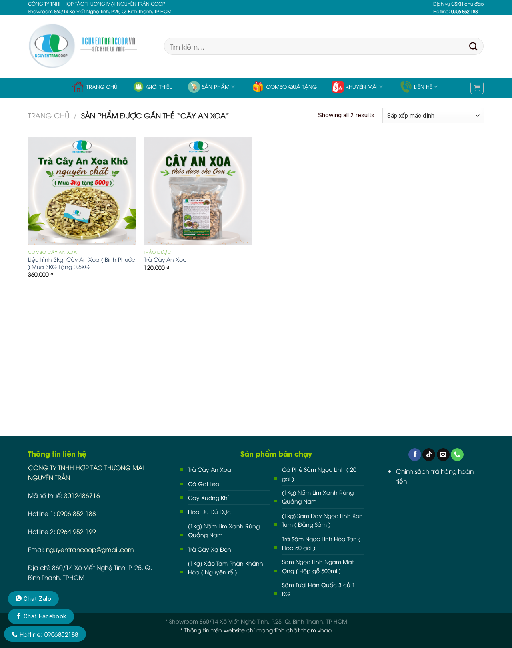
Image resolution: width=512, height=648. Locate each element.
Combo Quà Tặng (291, 86)
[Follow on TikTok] (428, 454)
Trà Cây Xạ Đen (209, 549)
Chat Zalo (36, 598)
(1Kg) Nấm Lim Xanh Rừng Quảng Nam (224, 530)
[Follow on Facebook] (414, 454)
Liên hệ (423, 86)
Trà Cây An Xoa (165, 259)
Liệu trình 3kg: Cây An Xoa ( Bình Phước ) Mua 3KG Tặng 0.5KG (81, 263)
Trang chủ (102, 86)
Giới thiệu (159, 86)
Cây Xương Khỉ (208, 497)
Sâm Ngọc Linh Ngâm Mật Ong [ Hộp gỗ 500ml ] (318, 566)
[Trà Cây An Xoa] (198, 191)
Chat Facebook (44, 616)
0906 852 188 (76, 513)
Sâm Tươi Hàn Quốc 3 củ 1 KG (318, 589)
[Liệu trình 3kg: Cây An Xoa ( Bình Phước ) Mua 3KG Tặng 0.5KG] (82, 191)
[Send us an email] (443, 454)
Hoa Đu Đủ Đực (209, 511)
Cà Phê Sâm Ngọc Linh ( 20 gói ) (319, 473)
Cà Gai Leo (203, 483)
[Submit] (473, 46)
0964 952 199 (76, 531)
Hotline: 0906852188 (48, 634)
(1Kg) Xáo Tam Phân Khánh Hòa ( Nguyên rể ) (225, 567)
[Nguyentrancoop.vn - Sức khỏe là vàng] (90, 46)
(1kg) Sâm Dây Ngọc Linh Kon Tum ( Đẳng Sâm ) (322, 520)
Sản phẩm (216, 86)
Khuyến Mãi (362, 86)
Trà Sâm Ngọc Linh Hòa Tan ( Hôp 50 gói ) (321, 543)
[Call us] (457, 454)
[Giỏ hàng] (476, 88)
